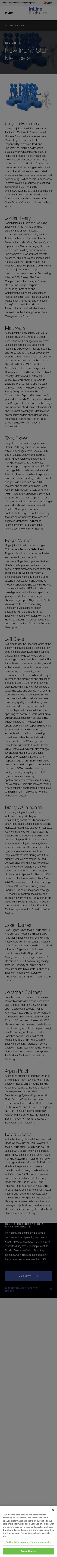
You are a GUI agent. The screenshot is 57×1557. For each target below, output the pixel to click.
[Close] (53, 1510)
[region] (28, 1531)
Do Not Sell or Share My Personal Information (28, 1542)
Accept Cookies (28, 1551)
